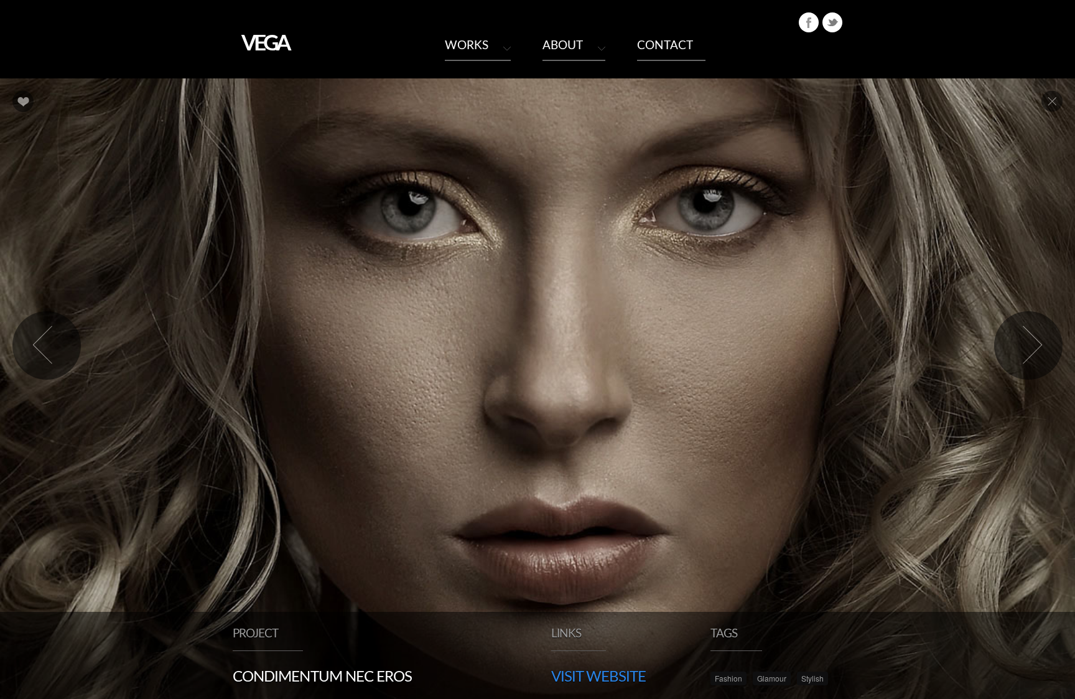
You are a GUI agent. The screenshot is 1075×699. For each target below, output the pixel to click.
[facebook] (809, 22)
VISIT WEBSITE (598, 677)
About (562, 46)
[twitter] (832, 22)
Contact (665, 46)
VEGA (265, 44)
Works (466, 46)
